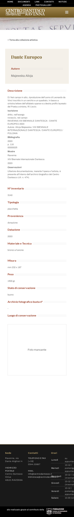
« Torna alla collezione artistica (23, 40)
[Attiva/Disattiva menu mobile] (67, 12)
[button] (37, 76)
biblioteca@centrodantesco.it (43, 477)
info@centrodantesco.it (40, 474)
